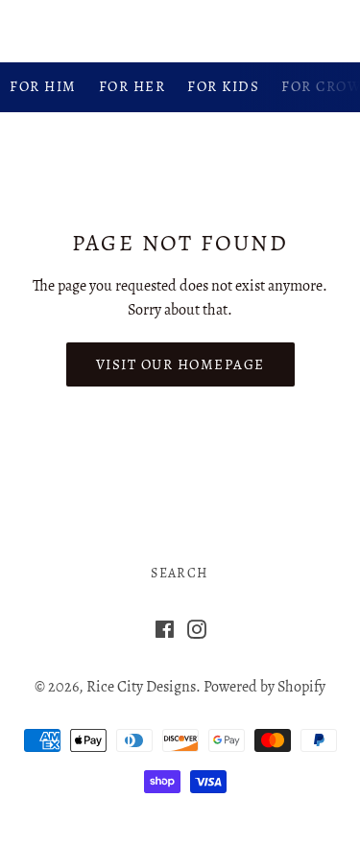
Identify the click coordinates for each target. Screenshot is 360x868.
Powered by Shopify (264, 686)
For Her (132, 86)
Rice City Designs (179, 30)
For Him (43, 86)
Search (179, 573)
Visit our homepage (180, 364)
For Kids (223, 86)
